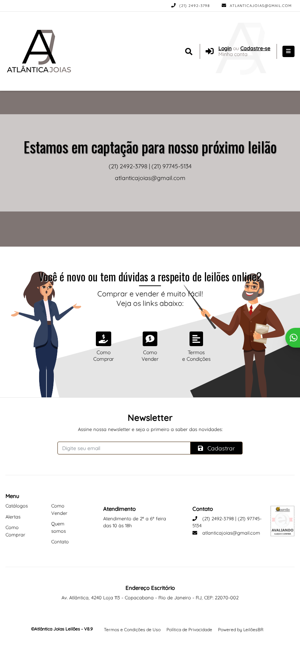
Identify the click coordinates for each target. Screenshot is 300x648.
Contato (60, 541)
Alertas (12, 517)
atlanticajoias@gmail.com (260, 5)
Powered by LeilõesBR (240, 629)
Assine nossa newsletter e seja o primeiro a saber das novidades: (150, 429)
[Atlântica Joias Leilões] (41, 51)
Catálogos (16, 506)
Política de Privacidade (189, 629)
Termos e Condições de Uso (132, 629)
